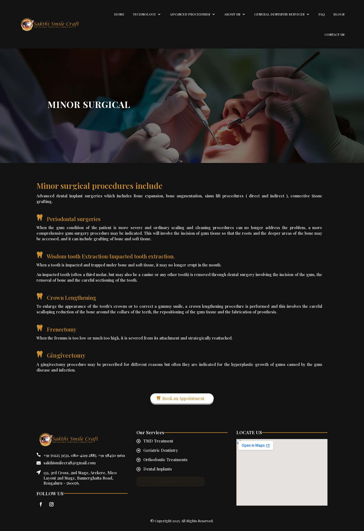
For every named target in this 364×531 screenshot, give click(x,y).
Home (119, 14)
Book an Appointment (183, 398)
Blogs (339, 14)
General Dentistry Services (279, 14)
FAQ (321, 14)
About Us (232, 14)
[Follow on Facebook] (41, 504)
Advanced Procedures (190, 14)
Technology (144, 14)
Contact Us (335, 34)
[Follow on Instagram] (51, 504)
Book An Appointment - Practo (170, 481)
